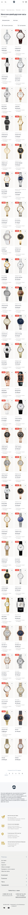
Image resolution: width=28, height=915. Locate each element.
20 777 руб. (4, 618)
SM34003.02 (18, 192)
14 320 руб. (4, 307)
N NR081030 (18, 48)
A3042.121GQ (18, 305)
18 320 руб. (17, 533)
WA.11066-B (17, 673)
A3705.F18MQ (5, 588)
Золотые (15, 20)
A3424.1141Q (4, 560)
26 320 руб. (4, 136)
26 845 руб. (4, 364)
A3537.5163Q (18, 588)
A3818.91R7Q (5, 447)
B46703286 (4, 191)
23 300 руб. (4, 759)
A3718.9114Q (18, 503)
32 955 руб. (18, 392)
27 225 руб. (4, 646)
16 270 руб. (4, 251)
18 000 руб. (17, 108)
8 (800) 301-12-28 (7, 894)
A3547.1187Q (4, 475)
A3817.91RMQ (18, 447)
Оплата (3, 862)
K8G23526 (4, 616)
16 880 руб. (4, 731)
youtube (9, 907)
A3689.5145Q (18, 531)
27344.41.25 (18, 616)
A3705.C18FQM (18, 277)
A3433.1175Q (4, 729)
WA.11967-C (4, 644)
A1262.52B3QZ (18, 418)
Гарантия (3, 864)
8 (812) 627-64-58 (20, 894)
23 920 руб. (4, 448)
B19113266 (4, 362)
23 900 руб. (18, 759)
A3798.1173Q (18, 362)
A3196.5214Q (5, 134)
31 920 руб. (17, 165)
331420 (3, 757)
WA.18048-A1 (18, 644)
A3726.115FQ (4, 531)
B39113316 (4, 106)
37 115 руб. (17, 222)
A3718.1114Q (18, 249)
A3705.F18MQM (18, 163)
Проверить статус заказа (8, 869)
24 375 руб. (4, 505)
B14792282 (4, 418)
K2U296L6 (4, 673)
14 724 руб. (17, 50)
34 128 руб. (4, 675)
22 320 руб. (4, 222)
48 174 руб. (17, 80)
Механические (6, 20)
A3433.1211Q (4, 334)
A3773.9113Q (5, 701)
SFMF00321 (17, 78)
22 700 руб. (18, 731)
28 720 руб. (4, 590)
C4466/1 (4, 249)
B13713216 (17, 560)
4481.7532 (4, 48)
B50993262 (18, 390)
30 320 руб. (18, 279)
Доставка (3, 860)
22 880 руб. (4, 279)
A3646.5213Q (5, 305)
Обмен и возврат (5, 867)
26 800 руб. (18, 646)
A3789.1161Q (4, 220)
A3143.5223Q (5, 76)
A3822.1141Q (4, 163)
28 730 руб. (4, 108)
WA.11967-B (17, 701)
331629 (16, 757)
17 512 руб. (17, 194)
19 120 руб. (4, 703)
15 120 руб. (17, 335)
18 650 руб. (4, 50)
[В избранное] (12, 30)
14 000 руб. (4, 335)
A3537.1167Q (18, 475)
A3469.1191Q (18, 134)
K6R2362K (4, 390)
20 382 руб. (4, 392)
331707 (16, 729)
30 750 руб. (18, 675)
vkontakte (5, 907)
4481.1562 (17, 106)
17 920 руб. (17, 136)
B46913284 (4, 503)
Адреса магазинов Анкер (21, 897)
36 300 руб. (18, 703)
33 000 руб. (18, 618)
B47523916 (17, 220)
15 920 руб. (4, 78)
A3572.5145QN (18, 334)
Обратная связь (5, 871)
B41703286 (4, 277)
